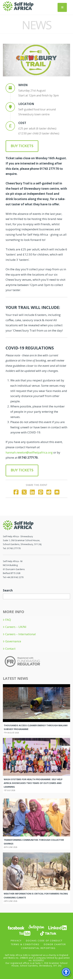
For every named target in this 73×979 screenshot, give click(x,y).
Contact (10, 648)
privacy (16, 940)
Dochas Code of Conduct (44, 940)
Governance (13, 641)
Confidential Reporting (38, 948)
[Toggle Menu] (62, 7)
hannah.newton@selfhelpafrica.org (29, 452)
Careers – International (20, 634)
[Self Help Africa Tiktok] (48, 933)
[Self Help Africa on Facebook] (16, 927)
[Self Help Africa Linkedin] (57, 927)
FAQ (8, 619)
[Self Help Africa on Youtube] (25, 933)
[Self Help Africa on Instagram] (36, 927)
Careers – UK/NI (15, 627)
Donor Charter (55, 944)
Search (8, 590)
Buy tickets (22, 146)
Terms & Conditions (25, 944)
